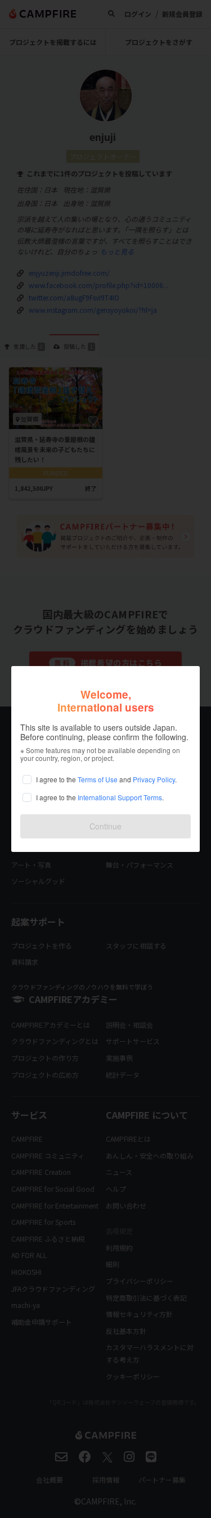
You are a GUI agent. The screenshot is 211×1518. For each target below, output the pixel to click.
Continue (105, 826)
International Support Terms (120, 797)
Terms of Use (98, 779)
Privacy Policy (154, 779)
